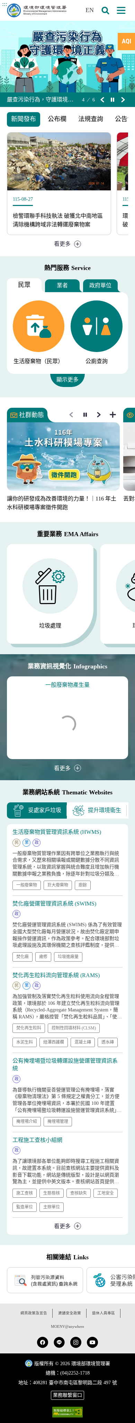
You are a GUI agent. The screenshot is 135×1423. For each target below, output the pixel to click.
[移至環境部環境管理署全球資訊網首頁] (36, 10)
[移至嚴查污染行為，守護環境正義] (67, 56)
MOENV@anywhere (67, 1327)
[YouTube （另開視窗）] (92, 1342)
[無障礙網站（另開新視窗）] (67, 1412)
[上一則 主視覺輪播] (102, 99)
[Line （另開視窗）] (59, 1342)
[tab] (126, 41)
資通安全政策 (69, 1313)
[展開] (121, 10)
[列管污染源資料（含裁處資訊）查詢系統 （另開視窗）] (45, 1280)
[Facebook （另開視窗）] (42, 1342)
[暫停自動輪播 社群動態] (85, 415)
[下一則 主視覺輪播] (123, 99)
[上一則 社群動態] (71, 415)
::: (4, 3)
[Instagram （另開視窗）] (75, 1342)
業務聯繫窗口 (67, 1395)
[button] (105, 10)
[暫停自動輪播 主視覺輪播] (112, 99)
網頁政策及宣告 (33, 1313)
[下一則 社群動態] (99, 415)
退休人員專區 (103, 1313)
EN (90, 10)
